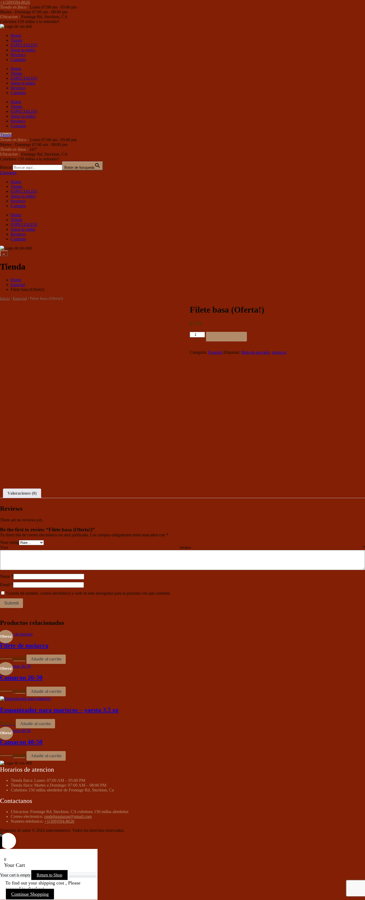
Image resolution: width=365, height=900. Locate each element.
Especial (18, 284)
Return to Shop (49, 875)
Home (16, 35)
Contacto (18, 59)
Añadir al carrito (226, 336)
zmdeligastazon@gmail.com (68, 816)
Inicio (5, 298)
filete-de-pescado (255, 352)
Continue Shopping (30, 894)
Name (6, 576)
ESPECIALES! (24, 45)
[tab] (22, 493)
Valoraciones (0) (22, 493)
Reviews (18, 54)
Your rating (9, 542)
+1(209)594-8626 (59, 821)
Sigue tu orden (23, 50)
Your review (182, 547)
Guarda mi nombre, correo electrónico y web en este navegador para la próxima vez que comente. (88, 593)
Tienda (16, 40)
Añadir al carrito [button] (46, 659)
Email (6, 584)
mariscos (279, 352)
